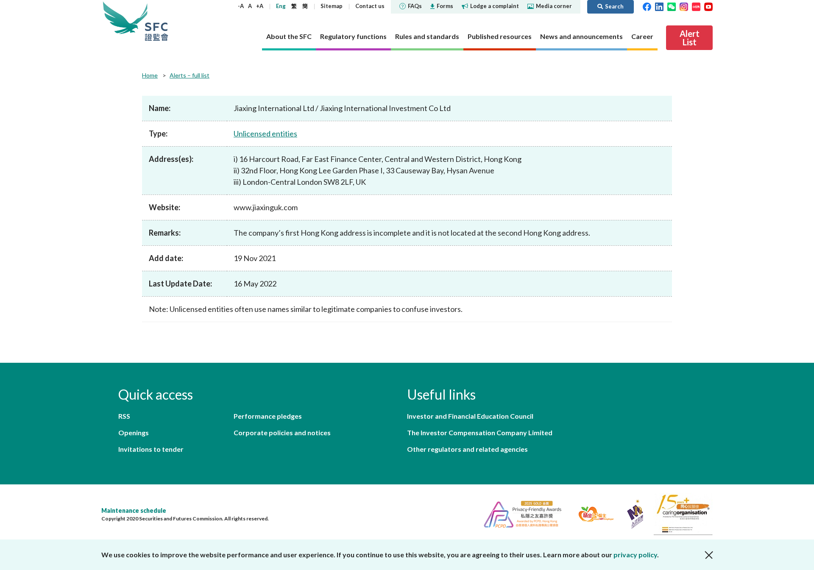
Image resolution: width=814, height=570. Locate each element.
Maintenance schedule (133, 510)
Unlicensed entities (265, 133)
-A (241, 6)
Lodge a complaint (494, 6)
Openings (133, 432)
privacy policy (635, 555)
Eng (281, 6)
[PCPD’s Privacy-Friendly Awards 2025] (519, 513)
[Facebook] (647, 6)
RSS (124, 416)
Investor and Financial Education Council (470, 416)
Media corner (554, 6)
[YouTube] (708, 6)
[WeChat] (671, 6)
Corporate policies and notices (282, 432)
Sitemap (332, 6)
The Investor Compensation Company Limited (479, 432)
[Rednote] (696, 6)
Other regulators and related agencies (467, 449)
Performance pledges (268, 416)
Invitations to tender (151, 449)
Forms (445, 6)
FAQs (415, 6)
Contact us (370, 6)
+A (259, 6)
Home (150, 75)
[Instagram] (684, 6)
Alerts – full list (189, 75)
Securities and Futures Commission (156, 21)
